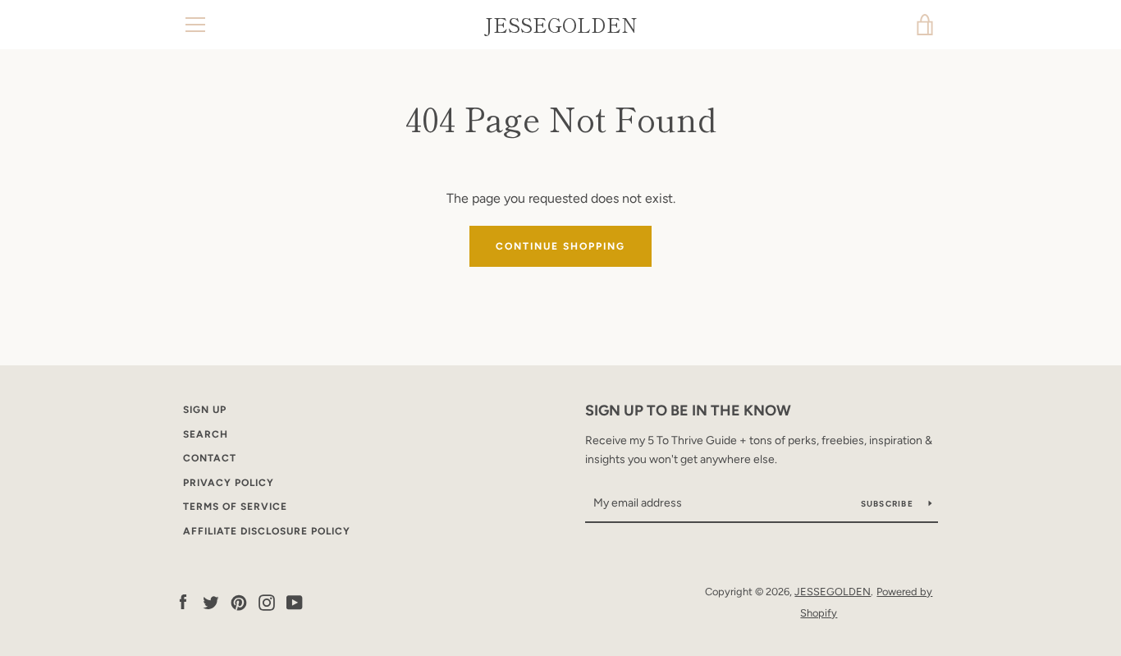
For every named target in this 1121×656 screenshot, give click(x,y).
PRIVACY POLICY (228, 483)
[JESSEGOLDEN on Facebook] (183, 601)
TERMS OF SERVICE (235, 506)
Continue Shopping (560, 246)
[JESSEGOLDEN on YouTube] (294, 601)
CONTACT (209, 458)
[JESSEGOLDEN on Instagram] (267, 601)
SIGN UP (204, 409)
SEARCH (205, 434)
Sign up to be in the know (688, 410)
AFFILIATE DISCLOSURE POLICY (266, 531)
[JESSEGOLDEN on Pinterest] (239, 601)
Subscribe (889, 503)
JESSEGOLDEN (561, 25)
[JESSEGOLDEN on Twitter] (211, 601)
